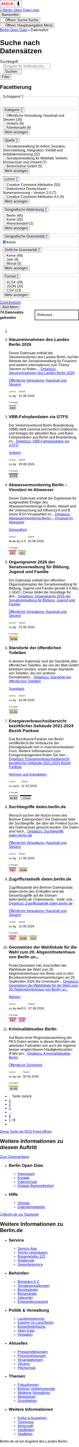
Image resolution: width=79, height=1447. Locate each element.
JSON (12, 286)
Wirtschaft (25, 1426)
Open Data (26, 1330)
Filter (6, 77)
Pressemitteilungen (33, 1352)
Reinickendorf (18, 223)
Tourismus (26, 1422)
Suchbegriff (9, 61)
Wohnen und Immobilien (28, 774)
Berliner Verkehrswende (36, 1389)
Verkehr (13, 123)
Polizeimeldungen (32, 1356)
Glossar (24, 1203)
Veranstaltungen (30, 1360)
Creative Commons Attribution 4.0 (33, 197)
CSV (11, 290)
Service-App (27, 1248)
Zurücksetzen (10, 302)
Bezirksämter (28, 1290)
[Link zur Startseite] (19, 10)
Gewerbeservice (30, 1264)
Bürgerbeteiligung (31, 1326)
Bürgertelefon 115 (31, 1256)
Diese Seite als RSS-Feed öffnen (26, 1131)
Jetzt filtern (10, 307)
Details (42, 371)
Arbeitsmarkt (16, 127)
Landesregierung (31, 1319)
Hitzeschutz (27, 1368)
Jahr (10, 259)
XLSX (12, 282)
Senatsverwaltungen (34, 1286)
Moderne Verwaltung (34, 1393)
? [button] (22, 96)
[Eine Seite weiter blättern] (10, 1124)
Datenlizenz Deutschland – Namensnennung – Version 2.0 (27, 191)
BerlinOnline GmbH (22, 166)
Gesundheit (18, 530)
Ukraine (24, 1364)
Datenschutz (27, 1182)
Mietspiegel (27, 1397)
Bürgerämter (27, 1294)
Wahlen (15, 997)
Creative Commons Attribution (30, 185)
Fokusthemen (28, 1385)
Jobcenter (25, 1298)
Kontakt (23, 1178)
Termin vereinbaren (33, 1252)
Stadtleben (26, 1430)
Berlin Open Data (13, 30)
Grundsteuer (27, 1401)
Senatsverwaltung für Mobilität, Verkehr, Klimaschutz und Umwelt (35, 160)
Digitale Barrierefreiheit (36, 1186)
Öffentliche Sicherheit (25, 1065)
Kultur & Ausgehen (32, 1418)
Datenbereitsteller (31, 1207)
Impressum (26, 1174)
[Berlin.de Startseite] (19, 1214)
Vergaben (25, 1334)
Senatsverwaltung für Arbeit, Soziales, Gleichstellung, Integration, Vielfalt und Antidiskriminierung (34, 150)
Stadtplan (25, 1434)
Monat (12, 263)
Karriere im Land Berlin (36, 1323)
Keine (12, 219)
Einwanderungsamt (33, 1301)
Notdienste (26, 1260)
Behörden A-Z (28, 1282)
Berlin (12, 215)
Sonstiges (16, 689)
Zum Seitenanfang (14, 1157)
